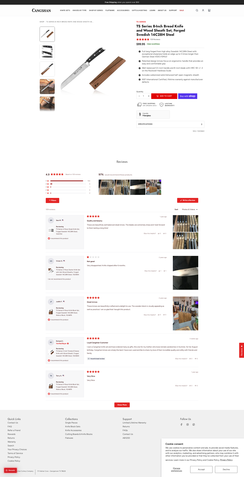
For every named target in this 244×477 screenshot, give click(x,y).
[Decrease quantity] (139, 96)
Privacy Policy (226, 460)
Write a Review (190, 201)
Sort (177, 209)
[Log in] (203, 10)
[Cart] (209, 10)
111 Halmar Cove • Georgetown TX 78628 (51, 471)
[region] (130, 187)
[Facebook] (181, 424)
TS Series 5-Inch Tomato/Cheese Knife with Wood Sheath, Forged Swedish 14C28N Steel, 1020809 (67, 353)
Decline (226, 469)
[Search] (197, 10)
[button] (148, 39)
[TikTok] (193, 424)
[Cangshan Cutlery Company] (41, 10)
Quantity (139, 91)
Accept (201, 469)
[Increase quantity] (148, 96)
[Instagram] (187, 424)
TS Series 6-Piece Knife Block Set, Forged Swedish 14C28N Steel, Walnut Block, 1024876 (67, 313)
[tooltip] (96, 358)
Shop (42, 22)
